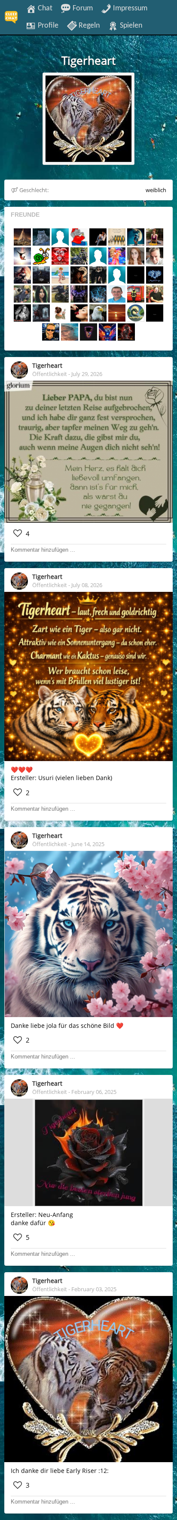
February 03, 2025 (93, 1289)
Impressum (129, 8)
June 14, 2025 (87, 844)
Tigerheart (47, 365)
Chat (44, 8)
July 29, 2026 (86, 374)
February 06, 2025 (93, 1092)
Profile (47, 25)
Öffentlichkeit (49, 374)
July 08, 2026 (86, 585)
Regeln (88, 25)
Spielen (130, 25)
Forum (82, 8)
